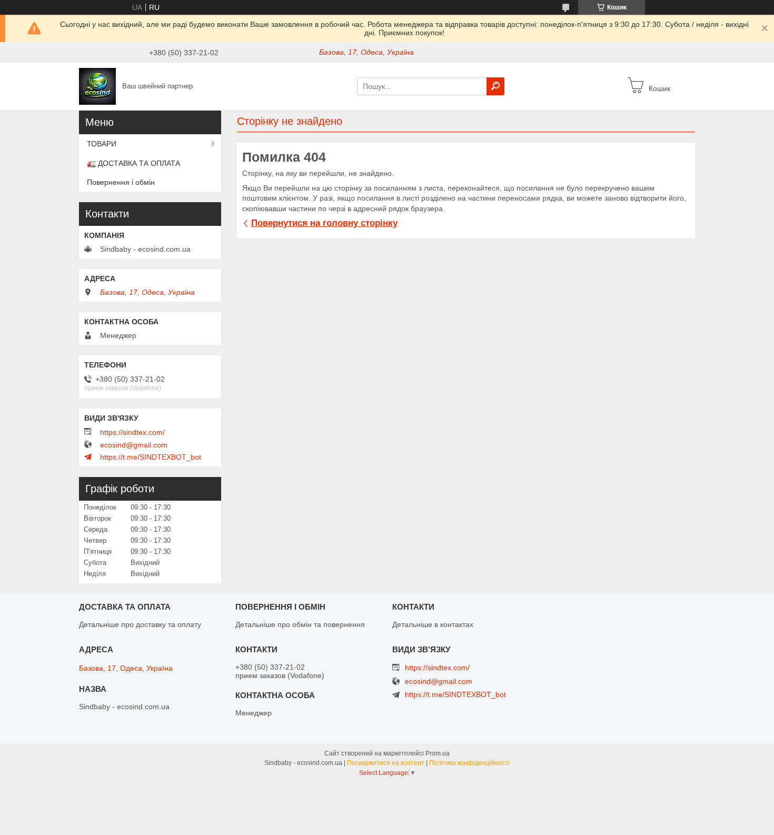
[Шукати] (495, 86)
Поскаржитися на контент (385, 763)
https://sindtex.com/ (132, 432)
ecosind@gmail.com (133, 445)
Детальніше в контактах (432, 624)
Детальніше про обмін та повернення (300, 624)
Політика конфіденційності (469, 763)
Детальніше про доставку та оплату (140, 624)
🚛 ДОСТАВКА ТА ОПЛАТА (133, 163)
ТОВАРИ (101, 144)
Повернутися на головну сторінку (324, 223)
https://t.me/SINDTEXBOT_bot (150, 457)
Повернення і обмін (121, 182)
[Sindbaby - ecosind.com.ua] (97, 86)
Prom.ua (437, 753)
